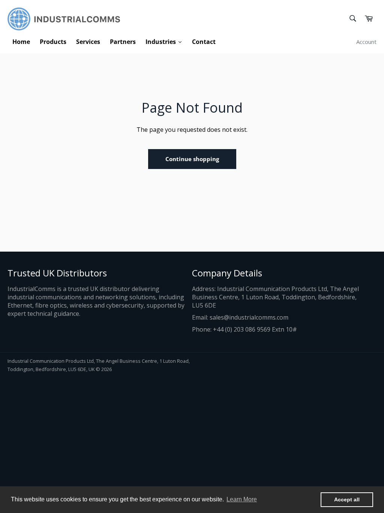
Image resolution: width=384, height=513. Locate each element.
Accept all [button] (347, 499)
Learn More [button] (241, 499)
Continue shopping (192, 159)
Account (366, 41)
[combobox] (352, 19)
